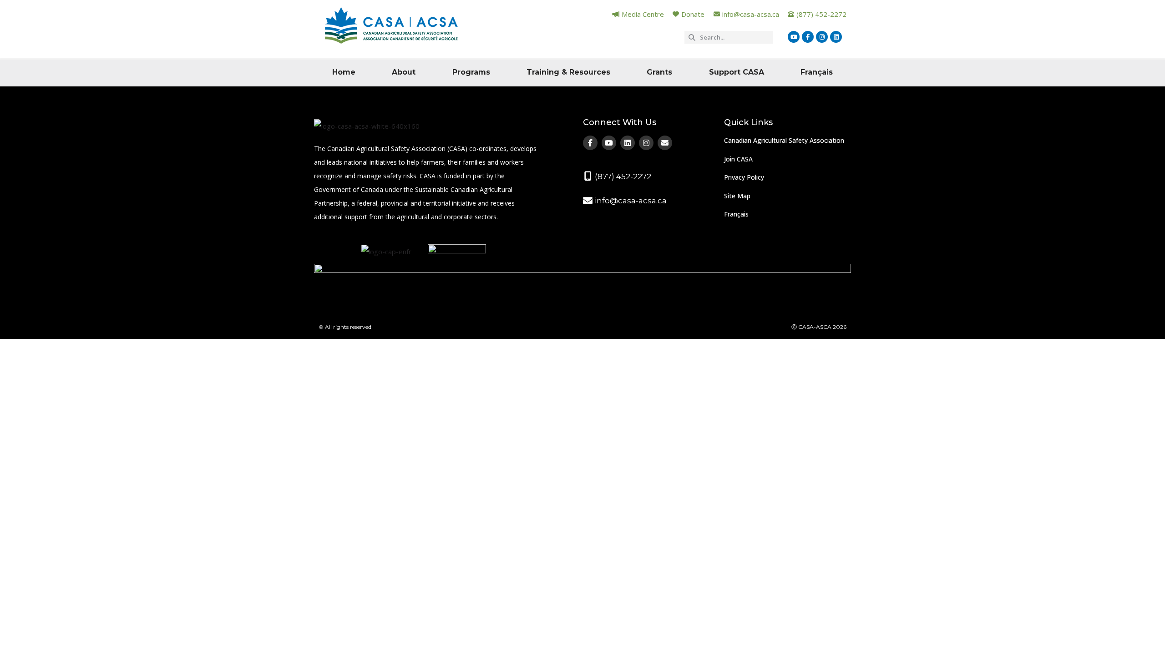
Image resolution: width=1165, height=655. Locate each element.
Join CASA (738, 159)
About (403, 72)
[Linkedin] (836, 37)
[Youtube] (794, 37)
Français (816, 72)
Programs (471, 72)
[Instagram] (822, 37)
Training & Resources (568, 72)
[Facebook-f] (808, 37)
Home (343, 72)
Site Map (737, 195)
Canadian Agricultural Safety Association (784, 140)
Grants (659, 72)
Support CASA (736, 72)
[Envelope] (665, 143)
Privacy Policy (744, 177)
